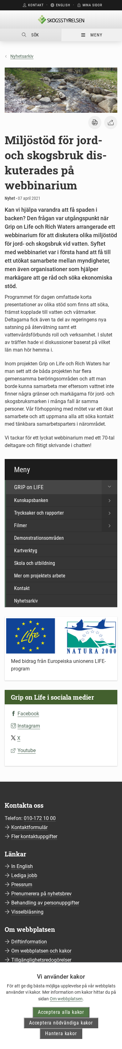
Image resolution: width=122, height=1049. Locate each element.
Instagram (29, 726)
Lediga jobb (24, 875)
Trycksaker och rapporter (39, 513)
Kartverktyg (25, 551)
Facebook (28, 714)
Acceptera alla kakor (61, 1012)
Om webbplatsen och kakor (41, 951)
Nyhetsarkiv (21, 56)
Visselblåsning (27, 912)
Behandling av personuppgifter (45, 903)
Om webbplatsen (66, 998)
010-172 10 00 (40, 818)
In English (22, 866)
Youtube (27, 750)
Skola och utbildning (34, 563)
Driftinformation (29, 942)
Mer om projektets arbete (39, 576)
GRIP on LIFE (28, 487)
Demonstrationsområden (39, 538)
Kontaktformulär (29, 827)
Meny (96, 34)
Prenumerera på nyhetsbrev (41, 894)
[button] (94, 122)
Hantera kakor (61, 1033)
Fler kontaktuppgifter (34, 836)
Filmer (20, 525)
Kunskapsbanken (31, 500)
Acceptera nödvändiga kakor (61, 1023)
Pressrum (21, 885)
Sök (35, 34)
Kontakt (22, 588)
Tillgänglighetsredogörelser (41, 960)
